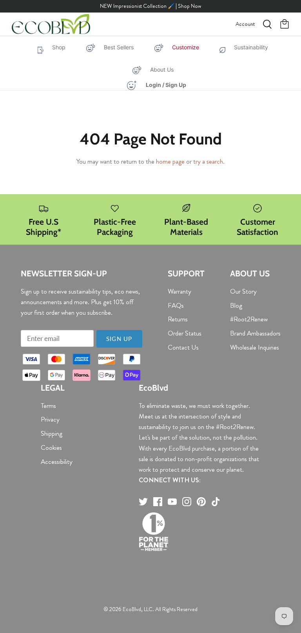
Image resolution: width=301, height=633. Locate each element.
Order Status (184, 333)
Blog (236, 305)
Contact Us (183, 347)
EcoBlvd (132, 609)
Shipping (51, 433)
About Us (162, 69)
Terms (48, 405)
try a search (208, 161)
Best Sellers (119, 47)
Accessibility (57, 461)
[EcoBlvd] (51, 24)
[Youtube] (172, 501)
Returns (178, 319)
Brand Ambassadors (255, 333)
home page (170, 161)
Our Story (243, 291)
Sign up (119, 338)
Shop (58, 47)
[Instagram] (186, 501)
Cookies (51, 447)
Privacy (50, 419)
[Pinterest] (201, 501)
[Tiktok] (215, 501)
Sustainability (251, 47)
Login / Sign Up (166, 84)
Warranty (179, 291)
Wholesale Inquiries (254, 347)
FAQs (176, 305)
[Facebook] (157, 501)
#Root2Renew (249, 319)
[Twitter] (143, 501)
